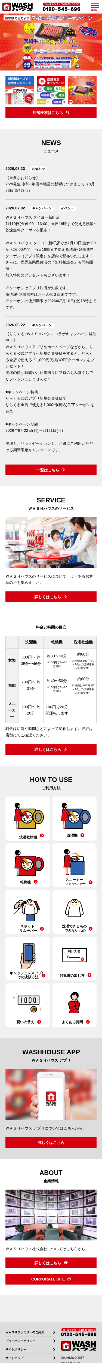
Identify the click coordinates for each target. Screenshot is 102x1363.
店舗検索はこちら (48, 112)
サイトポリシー (15, 1349)
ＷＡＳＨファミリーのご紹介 (24, 1332)
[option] (51, 42)
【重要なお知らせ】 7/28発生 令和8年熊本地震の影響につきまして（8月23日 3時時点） (50, 184)
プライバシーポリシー (20, 1340)
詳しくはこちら (48, 597)
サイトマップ (14, 1358)
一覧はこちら (47, 470)
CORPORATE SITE (48, 1279)
